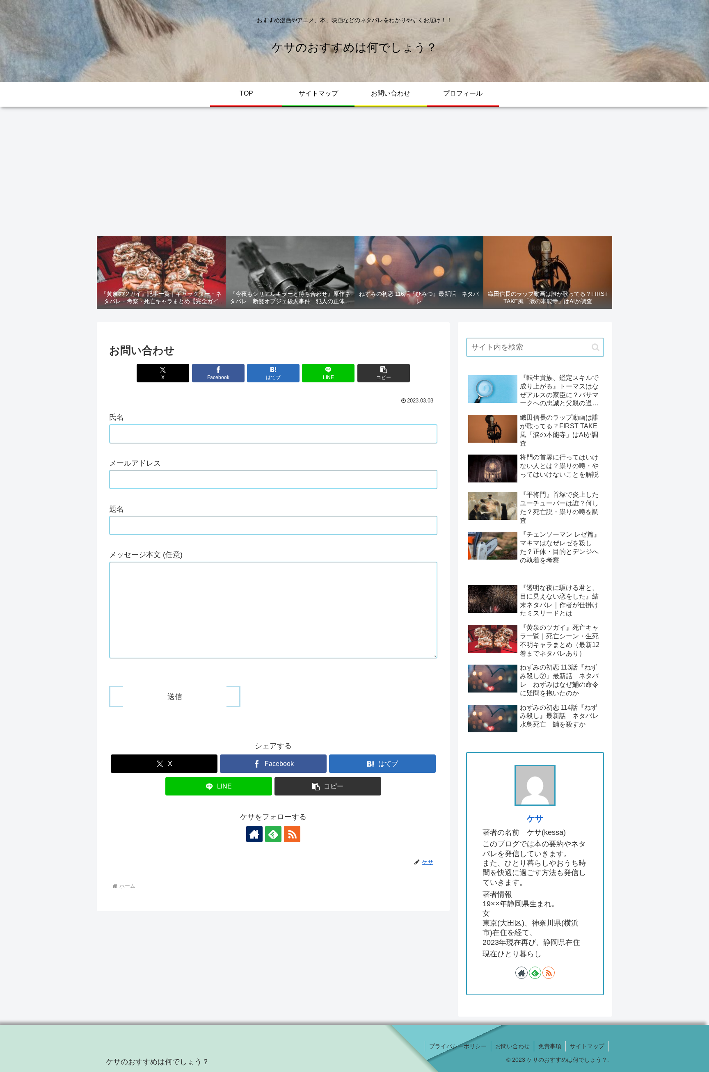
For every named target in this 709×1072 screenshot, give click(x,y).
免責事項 (549, 1046)
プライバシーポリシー (458, 1046)
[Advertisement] (354, 171)
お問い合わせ (512, 1046)
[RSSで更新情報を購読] (292, 834)
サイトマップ (587, 1046)
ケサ (535, 818)
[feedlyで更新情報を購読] (273, 834)
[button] (383, 373)
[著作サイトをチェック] (254, 834)
